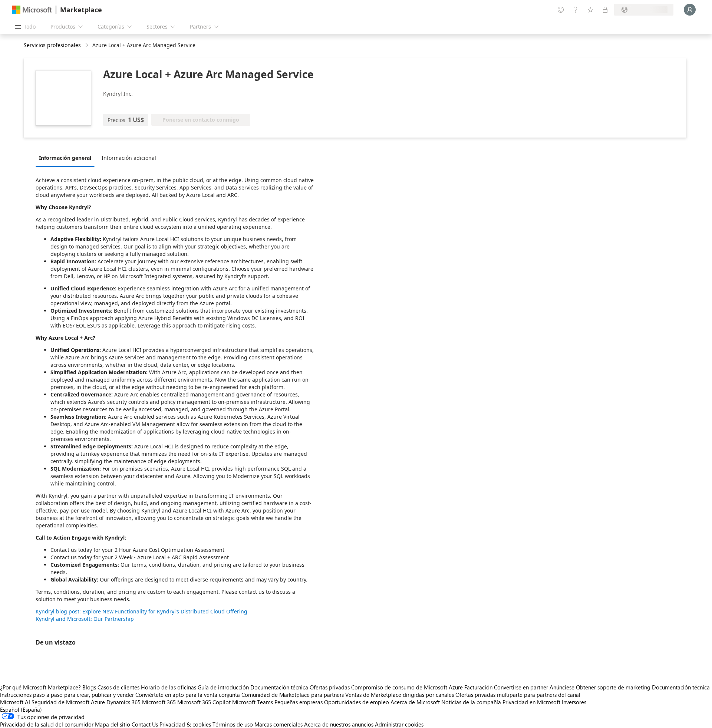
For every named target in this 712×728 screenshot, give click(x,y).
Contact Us (145, 724)
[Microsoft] (32, 10)
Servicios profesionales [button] (52, 45)
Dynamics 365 (123, 702)
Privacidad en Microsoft (531, 702)
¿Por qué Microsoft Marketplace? (40, 687)
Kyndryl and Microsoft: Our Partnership (85, 618)
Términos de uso (232, 724)
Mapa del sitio (112, 724)
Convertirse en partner (521, 687)
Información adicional (129, 157)
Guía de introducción (223, 687)
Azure (98, 702)
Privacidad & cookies (185, 724)
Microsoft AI (15, 702)
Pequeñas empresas (298, 702)
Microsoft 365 (159, 702)
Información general (65, 157)
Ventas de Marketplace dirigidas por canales (399, 694)
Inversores (574, 702)
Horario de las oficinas (168, 687)
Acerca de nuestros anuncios (338, 724)
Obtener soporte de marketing (613, 687)
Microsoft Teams (252, 702)
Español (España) (21, 709)
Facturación (478, 687)
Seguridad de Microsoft (60, 702)
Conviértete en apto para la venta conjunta (187, 694)
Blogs (89, 687)
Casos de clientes (118, 687)
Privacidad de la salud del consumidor (46, 724)
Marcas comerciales (278, 724)
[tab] (67, 157)
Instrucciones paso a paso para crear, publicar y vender (67, 694)
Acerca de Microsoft (415, 702)
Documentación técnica (279, 687)
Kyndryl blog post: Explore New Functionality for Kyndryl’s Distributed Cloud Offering (141, 611)
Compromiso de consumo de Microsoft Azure (407, 687)
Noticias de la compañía (471, 702)
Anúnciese (562, 687)
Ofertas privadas (330, 687)
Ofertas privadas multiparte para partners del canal (517, 694)
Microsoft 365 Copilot (204, 702)
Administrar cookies (399, 724)
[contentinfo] (87, 45)
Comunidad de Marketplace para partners (292, 694)
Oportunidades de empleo (356, 702)
